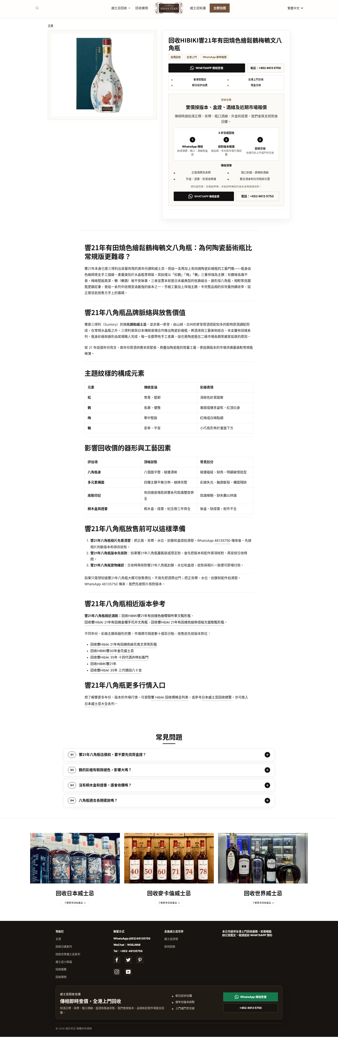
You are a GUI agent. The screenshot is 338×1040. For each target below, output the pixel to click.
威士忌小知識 (64, 961)
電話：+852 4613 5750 (265, 68)
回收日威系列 (64, 946)
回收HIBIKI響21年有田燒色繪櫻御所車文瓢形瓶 (156, 616)
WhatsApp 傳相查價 (209, 68)
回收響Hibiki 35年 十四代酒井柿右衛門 (119, 657)
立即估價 (219, 7)
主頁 (50, 25)
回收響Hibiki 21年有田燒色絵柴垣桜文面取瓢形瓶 (187, 622)
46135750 (222, 541)
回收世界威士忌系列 (68, 954)
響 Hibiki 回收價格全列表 (169, 697)
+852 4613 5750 (250, 1007)
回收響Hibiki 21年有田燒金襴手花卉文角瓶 (116, 622)
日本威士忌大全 (96, 704)
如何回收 (169, 946)
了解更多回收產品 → (75, 902)
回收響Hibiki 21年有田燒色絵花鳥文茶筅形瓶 (123, 644)
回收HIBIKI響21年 (103, 664)
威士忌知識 (198, 7)
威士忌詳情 (171, 938)
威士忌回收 (119, 7)
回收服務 (61, 969)
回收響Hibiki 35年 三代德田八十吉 (116, 670)
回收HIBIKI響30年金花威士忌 (112, 651)
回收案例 (141, 7)
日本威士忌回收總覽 (217, 697)
